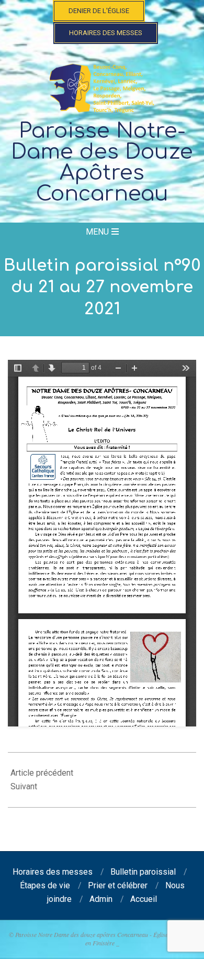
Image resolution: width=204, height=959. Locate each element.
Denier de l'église (99, 11)
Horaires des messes (105, 33)
